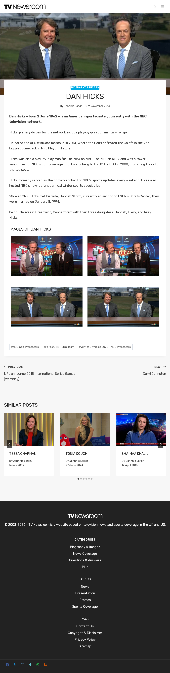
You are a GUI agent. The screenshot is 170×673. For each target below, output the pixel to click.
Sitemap (85, 646)
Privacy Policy (85, 640)
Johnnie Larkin (73, 106)
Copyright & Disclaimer (85, 633)
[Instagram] (22, 664)
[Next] (160, 444)
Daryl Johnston (154, 370)
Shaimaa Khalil (135, 454)
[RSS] (45, 664)
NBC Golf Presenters (25, 346)
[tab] (78, 479)
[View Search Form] (154, 6)
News (85, 587)
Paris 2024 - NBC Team (58, 346)
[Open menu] (162, 7)
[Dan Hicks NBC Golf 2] (47, 307)
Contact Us (85, 626)
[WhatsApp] (38, 664)
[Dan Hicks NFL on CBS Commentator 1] (123, 256)
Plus (85, 567)
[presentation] (29, 429)
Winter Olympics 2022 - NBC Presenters (105, 346)
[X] (15, 664)
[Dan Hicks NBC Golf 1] (123, 307)
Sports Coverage (85, 607)
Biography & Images (85, 87)
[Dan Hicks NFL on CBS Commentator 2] (47, 256)
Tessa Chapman (22, 454)
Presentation (85, 593)
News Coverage (85, 554)
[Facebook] (7, 664)
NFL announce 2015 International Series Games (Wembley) (39, 373)
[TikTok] (30, 664)
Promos (85, 600)
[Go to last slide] (9, 444)
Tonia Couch (76, 454)
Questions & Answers (85, 560)
